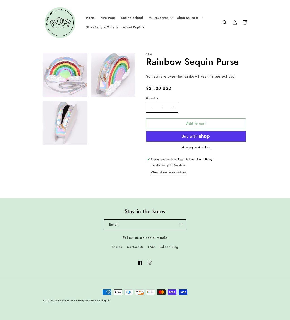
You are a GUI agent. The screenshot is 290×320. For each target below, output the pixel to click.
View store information (168, 172)
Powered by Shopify (97, 300)
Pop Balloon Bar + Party (70, 300)
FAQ (151, 247)
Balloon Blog (169, 247)
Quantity (152, 98)
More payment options (196, 147)
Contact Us (135, 247)
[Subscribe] (181, 224)
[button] (160, 17)
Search (117, 247)
